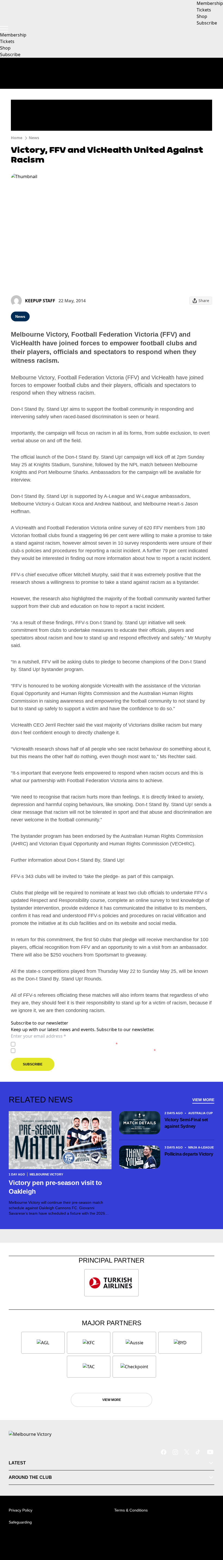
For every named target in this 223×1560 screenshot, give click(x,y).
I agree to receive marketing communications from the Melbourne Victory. (86, 1050)
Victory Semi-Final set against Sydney (186, 1123)
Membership (13, 35)
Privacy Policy (55, 1044)
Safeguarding (20, 1522)
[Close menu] (211, 1530)
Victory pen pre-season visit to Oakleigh (55, 1187)
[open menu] (4, 29)
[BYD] (180, 1342)
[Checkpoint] (134, 1366)
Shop (5, 48)
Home (16, 137)
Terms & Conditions (131, 1510)
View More (203, 1100)
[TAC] (88, 1366)
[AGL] (42, 1342)
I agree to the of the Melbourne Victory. (67, 1044)
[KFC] (88, 1342)
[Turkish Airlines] (111, 1282)
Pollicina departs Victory (189, 1154)
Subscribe (10, 54)
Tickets (7, 41)
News (34, 137)
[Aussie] (134, 1342)
